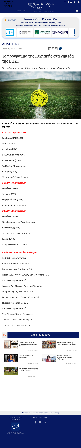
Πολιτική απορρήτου (40, 413)
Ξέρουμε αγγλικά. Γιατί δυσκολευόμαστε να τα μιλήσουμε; (64, 357)
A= (56, 49)
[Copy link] (60, 48)
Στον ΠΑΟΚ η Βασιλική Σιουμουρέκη (26, 356)
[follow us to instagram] (74, 2)
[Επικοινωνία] (65, 2)
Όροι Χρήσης (54, 413)
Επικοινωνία (26, 413)
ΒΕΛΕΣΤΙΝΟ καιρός (8, 4)
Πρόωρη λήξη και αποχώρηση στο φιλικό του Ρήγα (28, 369)
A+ (50, 49)
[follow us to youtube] (71, 2)
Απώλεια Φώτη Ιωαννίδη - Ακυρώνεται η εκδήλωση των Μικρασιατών (28, 344)
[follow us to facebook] (68, 2)
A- (53, 48)
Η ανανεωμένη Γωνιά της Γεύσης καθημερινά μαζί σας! (66, 343)
